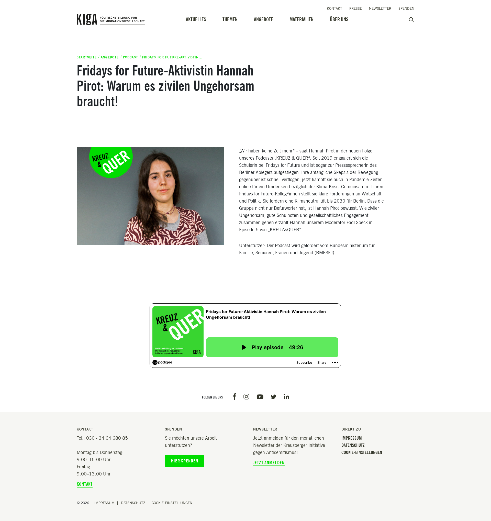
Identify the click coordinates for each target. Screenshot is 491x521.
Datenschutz (353, 445)
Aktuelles (196, 19)
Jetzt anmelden (269, 462)
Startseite (87, 57)
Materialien (301, 19)
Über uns (339, 19)
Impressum (351, 438)
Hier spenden (184, 461)
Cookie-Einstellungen (361, 452)
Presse (355, 8)
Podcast (130, 57)
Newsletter (380, 8)
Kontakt (334, 8)
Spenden (406, 8)
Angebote (263, 19)
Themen (230, 19)
